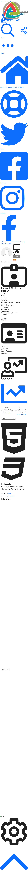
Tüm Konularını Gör (7, 413)
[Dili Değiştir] (15, 419)
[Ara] (24, 14)
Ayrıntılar (5, 320)
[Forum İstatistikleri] (14, 393)
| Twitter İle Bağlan (19, 242)
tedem (12, 496)
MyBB (9, 493)
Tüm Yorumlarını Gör (21, 414)
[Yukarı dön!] (14, 861)
